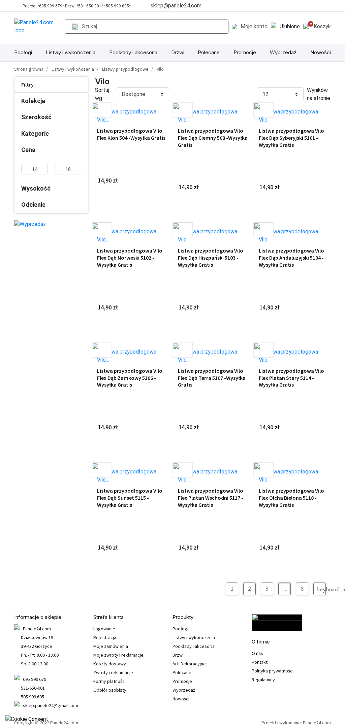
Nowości (320, 52)
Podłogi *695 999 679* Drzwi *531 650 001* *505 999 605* (77, 6)
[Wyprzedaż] (30, 224)
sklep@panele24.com (176, 5)
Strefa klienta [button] (108, 617)
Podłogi (23, 52)
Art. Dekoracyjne (189, 664)
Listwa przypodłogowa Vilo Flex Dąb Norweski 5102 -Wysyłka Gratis (129, 257)
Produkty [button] (182, 617)
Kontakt (260, 662)
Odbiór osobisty (109, 690)
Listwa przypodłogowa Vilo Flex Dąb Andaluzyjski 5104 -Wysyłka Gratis (291, 257)
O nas (257, 653)
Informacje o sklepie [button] (37, 617)
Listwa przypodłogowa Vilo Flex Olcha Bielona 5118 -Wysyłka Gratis (291, 497)
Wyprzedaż (283, 52)
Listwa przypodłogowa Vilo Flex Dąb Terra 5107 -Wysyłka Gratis (212, 377)
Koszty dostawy (109, 664)
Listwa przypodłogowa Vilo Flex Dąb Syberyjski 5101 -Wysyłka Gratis (291, 137)
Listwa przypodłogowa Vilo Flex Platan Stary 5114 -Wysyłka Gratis (291, 377)
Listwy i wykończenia (70, 52)
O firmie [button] (261, 642)
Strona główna (28, 69)
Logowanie (104, 629)
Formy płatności (109, 681)
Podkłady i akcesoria (133, 52)
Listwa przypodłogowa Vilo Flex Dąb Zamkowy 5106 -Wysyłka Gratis (129, 377)
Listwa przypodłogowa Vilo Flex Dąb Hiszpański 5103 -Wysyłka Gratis (210, 257)
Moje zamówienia (110, 646)
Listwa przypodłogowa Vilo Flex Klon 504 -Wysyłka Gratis (131, 134)
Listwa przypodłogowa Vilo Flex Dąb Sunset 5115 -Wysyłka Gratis (129, 497)
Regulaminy (263, 679)
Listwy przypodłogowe (125, 69)
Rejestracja (104, 637)
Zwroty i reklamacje (113, 672)
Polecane (209, 52)
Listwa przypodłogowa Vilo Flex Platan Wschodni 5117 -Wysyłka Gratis (210, 497)
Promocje (244, 52)
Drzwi (177, 52)
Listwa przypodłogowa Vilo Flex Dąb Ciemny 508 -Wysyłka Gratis (213, 137)
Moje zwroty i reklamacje (118, 655)
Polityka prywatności (272, 671)
